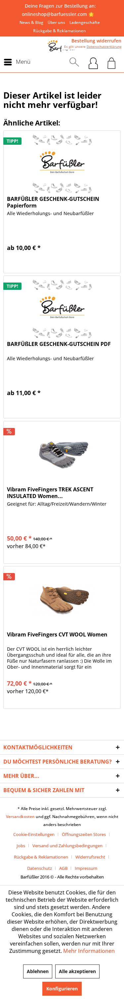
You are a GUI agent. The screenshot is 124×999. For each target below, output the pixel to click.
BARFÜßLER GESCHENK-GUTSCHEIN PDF (59, 344)
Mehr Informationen (89, 951)
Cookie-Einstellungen (34, 834)
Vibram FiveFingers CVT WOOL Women (57, 634)
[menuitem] (31, 22)
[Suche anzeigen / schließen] (74, 62)
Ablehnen (38, 971)
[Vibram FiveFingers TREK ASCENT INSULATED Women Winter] (62, 454)
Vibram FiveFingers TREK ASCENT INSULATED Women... (50, 492)
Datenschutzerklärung (104, 46)
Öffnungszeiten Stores (84, 834)
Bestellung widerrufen (96, 41)
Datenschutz (39, 868)
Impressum (86, 868)
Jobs (21, 846)
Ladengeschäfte (84, 22)
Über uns (56, 22)
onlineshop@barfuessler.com (54, 14)
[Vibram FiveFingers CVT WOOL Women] (62, 599)
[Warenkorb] (111, 62)
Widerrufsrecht (90, 857)
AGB (63, 868)
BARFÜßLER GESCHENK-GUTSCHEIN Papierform (53, 202)
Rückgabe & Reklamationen (59, 31)
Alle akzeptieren (77, 971)
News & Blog (31, 22)
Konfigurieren (62, 988)
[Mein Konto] (93, 62)
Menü (23, 61)
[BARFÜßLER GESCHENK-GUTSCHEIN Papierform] (62, 164)
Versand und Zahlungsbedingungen (67, 846)
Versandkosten (20, 816)
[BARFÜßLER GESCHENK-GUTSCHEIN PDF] (62, 309)
